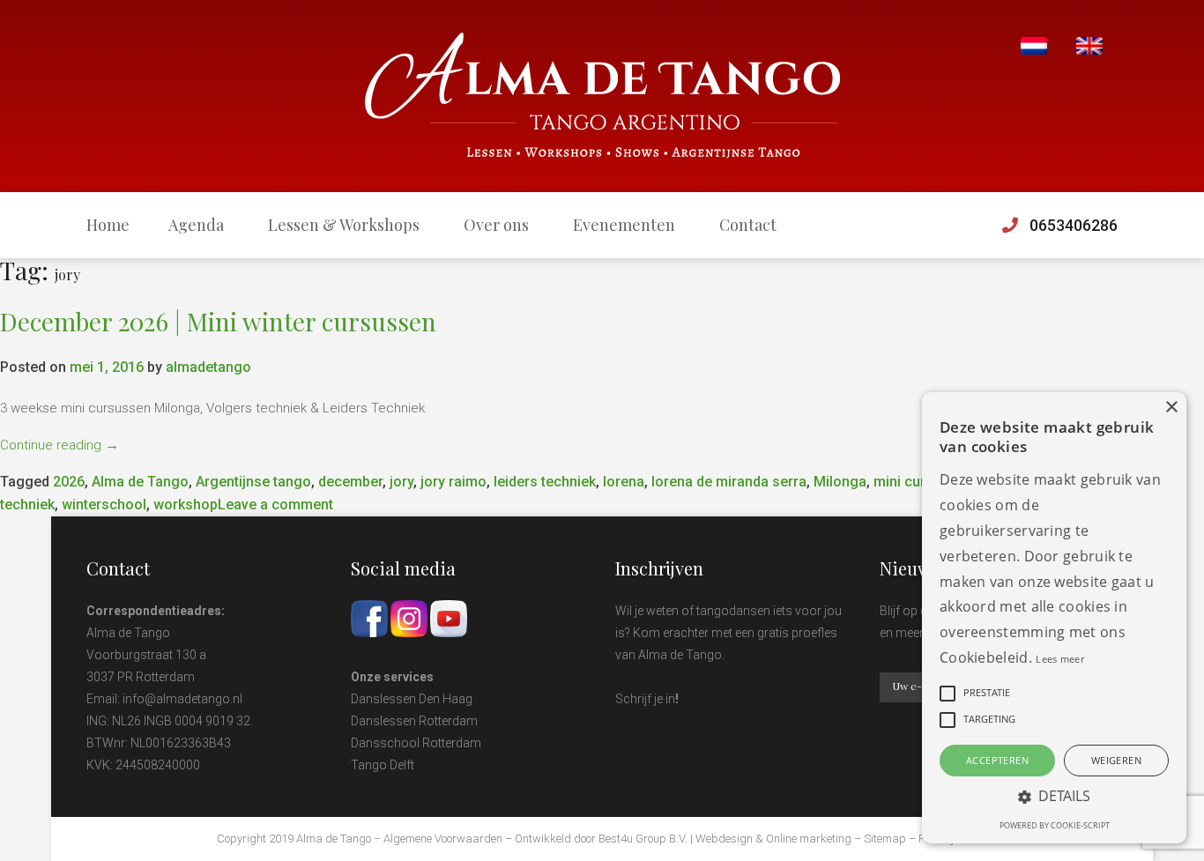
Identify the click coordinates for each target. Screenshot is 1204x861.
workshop (185, 504)
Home (108, 224)
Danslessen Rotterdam (414, 721)
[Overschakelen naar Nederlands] (1034, 46)
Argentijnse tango (253, 481)
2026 (69, 481)
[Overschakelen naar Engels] (1089, 46)
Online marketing (808, 838)
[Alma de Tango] (602, 96)
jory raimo (453, 481)
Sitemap (885, 838)
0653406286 (1073, 225)
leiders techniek (545, 481)
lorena (623, 481)
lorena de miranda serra (728, 481)
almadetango (208, 367)
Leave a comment (275, 504)
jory (401, 481)
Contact (748, 224)
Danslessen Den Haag (411, 699)
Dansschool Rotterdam (416, 743)
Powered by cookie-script (1055, 825)
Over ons (496, 224)
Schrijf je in (645, 699)
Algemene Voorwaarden (442, 838)
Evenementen (624, 224)
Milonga (840, 481)
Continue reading (59, 445)
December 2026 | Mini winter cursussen (218, 321)
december (350, 481)
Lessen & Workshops (344, 224)
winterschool (104, 504)
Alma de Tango (140, 481)
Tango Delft (382, 765)
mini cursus (911, 481)
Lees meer (1060, 658)
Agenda (196, 224)
